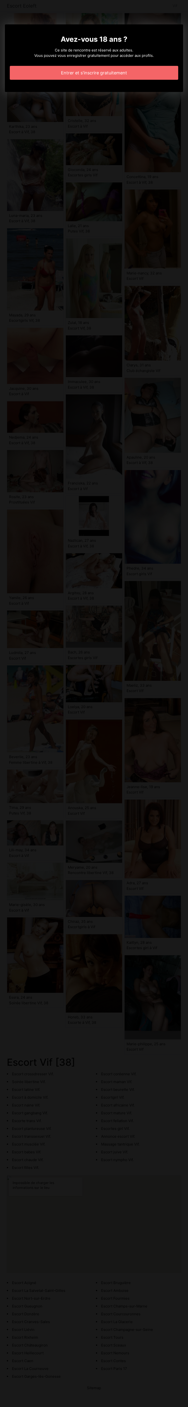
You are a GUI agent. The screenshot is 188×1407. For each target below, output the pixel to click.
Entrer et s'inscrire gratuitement (94, 72)
